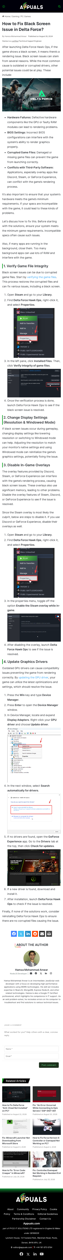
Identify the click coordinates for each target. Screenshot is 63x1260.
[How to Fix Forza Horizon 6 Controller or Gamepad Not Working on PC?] (47, 1127)
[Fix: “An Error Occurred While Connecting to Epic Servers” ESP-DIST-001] (47, 1094)
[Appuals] (31, 6)
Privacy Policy (39, 1209)
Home (7, 16)
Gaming (15, 16)
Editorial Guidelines (48, 1214)
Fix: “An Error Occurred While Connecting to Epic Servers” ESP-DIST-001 (45, 1108)
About (10, 1209)
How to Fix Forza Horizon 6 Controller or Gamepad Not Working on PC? (46, 1140)
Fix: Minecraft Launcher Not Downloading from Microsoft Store (16, 1140)
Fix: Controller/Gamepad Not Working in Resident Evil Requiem (47, 1173)
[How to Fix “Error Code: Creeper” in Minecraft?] (16, 1159)
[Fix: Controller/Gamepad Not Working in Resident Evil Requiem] (47, 1159)
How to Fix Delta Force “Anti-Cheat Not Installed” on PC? (15, 1108)
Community (23, 1209)
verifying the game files (41, 277)
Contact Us (45, 1218)
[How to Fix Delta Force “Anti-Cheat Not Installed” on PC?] (16, 1094)
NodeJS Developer (18, 973)
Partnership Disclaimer (24, 1218)
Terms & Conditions (24, 1214)
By (3, 36)
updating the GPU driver (33, 677)
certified (15, 41)
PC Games (26, 16)
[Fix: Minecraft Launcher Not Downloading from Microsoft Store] (16, 1127)
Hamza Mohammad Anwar (14, 36)
